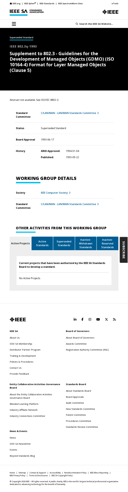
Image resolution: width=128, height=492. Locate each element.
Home (12, 472)
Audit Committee (75, 402)
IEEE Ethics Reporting (99, 472)
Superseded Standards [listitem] (64, 243)
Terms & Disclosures (38, 475)
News (13, 437)
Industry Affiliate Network (23, 409)
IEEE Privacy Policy (17, 475)
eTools (115, 3)
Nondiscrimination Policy (75, 472)
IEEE (30, 3)
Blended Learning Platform (24, 403)
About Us (15, 337)
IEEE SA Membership (21, 343)
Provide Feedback (19, 373)
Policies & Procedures (21, 361)
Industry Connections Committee (27, 415)
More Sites (77, 3)
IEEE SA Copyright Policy (62, 475)
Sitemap (22, 472)
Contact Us (16, 367)
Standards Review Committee (82, 426)
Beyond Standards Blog (22, 455)
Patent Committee (76, 414)
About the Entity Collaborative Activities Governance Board (31, 396)
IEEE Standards (46, 3)
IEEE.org (16, 3)
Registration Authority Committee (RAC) (87, 349)
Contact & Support (38, 472)
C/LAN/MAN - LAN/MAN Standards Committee (68, 113)
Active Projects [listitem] (20, 243)
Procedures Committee (78, 420)
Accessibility (55, 472)
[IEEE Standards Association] (27, 13)
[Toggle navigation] (14, 24)
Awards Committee (76, 343)
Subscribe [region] (124, 250)
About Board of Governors (80, 337)
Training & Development (23, 355)
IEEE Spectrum (65, 3)
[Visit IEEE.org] (110, 12)
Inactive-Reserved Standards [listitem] (107, 243)
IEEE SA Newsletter (20, 443)
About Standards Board (78, 390)
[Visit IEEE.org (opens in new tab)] (18, 319)
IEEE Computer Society (54, 192)
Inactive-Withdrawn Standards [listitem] (85, 243)
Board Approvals (75, 396)
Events (13, 449)
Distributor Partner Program (25, 349)
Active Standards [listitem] (42, 243)
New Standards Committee (80, 408)
